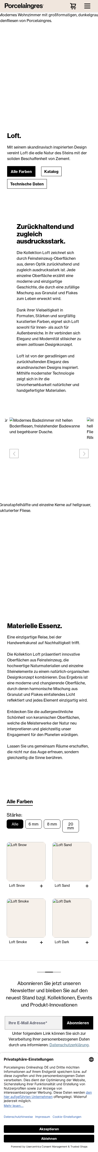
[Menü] (87, 6)
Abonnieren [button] (78, 1022)
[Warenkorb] (73, 6)
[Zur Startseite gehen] (25, 6)
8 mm (52, 824)
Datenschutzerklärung (69, 1044)
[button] (21, 171)
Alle (15, 824)
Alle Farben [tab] (20, 801)
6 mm (34, 824)
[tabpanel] (49, 880)
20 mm (70, 826)
